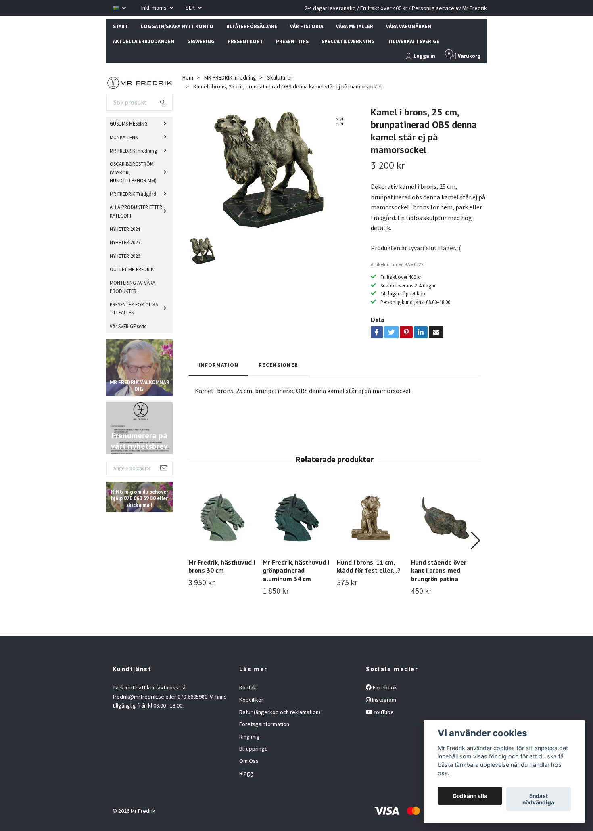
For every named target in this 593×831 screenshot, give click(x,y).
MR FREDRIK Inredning (133, 150)
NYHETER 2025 (125, 242)
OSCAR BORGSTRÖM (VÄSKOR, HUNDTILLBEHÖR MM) (133, 172)
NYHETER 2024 (125, 229)
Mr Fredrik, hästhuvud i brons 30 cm (221, 566)
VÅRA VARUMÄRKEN (408, 26)
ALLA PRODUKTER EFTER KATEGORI (136, 211)
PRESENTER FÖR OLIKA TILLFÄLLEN (134, 308)
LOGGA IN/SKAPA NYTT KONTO (177, 26)
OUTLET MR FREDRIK (132, 269)
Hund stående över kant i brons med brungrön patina (438, 570)
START (120, 26)
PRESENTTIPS (292, 41)
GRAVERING (201, 41)
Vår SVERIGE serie (128, 326)
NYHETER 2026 (125, 256)
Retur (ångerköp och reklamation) (279, 712)
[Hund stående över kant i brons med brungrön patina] (445, 518)
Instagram (383, 699)
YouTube (383, 712)
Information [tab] (218, 365)
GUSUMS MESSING (129, 123)
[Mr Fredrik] (139, 82)
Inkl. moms (154, 7)
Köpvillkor (251, 699)
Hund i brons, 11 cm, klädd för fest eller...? (369, 566)
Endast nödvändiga (538, 799)
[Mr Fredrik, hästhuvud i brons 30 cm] (222, 518)
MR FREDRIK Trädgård (133, 193)
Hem (187, 77)
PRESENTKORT (245, 41)
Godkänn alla (470, 796)
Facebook (384, 687)
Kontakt (248, 687)
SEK (191, 7)
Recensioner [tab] (278, 365)
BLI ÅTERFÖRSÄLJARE (251, 26)
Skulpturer (279, 77)
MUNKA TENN (124, 137)
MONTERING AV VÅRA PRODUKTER (132, 286)
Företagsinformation (264, 724)
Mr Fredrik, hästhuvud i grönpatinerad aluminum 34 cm (296, 570)
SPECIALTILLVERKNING (348, 41)
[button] (475, 540)
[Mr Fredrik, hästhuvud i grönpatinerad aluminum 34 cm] (297, 518)
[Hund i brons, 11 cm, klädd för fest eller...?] (371, 518)
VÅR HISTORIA (306, 26)
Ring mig (249, 736)
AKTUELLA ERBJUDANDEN (143, 41)
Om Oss (249, 760)
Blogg (246, 773)
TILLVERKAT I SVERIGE (413, 41)
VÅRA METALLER (354, 26)
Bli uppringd (253, 748)
